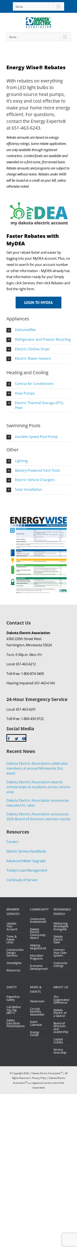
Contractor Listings (60, 964)
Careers (12, 841)
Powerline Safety (13, 998)
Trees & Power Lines (11, 939)
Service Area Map (60, 1051)
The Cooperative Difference (60, 999)
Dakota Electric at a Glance (60, 1013)
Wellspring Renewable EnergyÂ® (60, 926)
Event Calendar (36, 1023)
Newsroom (37, 1001)
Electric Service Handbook (26, 851)
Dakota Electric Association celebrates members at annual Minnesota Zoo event (37, 768)
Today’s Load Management (26, 870)
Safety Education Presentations (13, 1023)
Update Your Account (11, 926)
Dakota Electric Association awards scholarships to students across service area (38, 787)
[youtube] (24, 738)
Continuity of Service (21, 880)
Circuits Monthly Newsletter (37, 1011)
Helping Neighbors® (37, 947)
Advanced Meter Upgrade (25, 861)
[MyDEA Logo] (38, 199)
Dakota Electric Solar (58, 939)
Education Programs (36, 957)
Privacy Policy (39, 1078)
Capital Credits (58, 1041)
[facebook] (8, 738)
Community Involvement (37, 920)
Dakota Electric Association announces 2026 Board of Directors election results (38, 816)
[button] (38, 330)
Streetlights (13, 963)
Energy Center (34, 1034)
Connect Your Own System (60, 952)
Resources (13, 970)
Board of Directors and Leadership (60, 1027)
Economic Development (37, 967)
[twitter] (16, 738)
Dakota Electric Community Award (37, 933)
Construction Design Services (13, 952)
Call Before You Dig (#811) (13, 1010)
